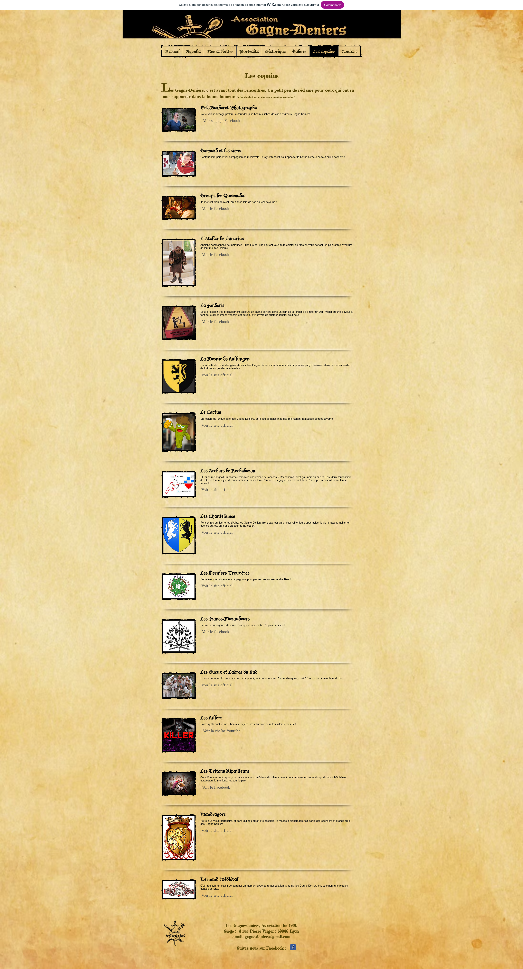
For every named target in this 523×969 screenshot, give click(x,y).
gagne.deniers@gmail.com (267, 936)
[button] (221, 120)
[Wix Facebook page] (293, 947)
